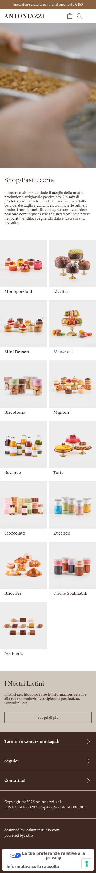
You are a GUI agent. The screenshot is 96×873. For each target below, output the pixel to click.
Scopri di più (48, 717)
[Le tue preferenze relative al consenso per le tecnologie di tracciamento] (87, 864)
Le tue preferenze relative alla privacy (53, 855)
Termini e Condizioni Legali (31, 741)
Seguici (11, 760)
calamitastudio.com (42, 830)
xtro (29, 835)
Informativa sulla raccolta (33, 866)
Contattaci (14, 780)
